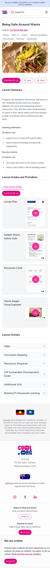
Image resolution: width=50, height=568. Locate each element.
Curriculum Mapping (15, 355)
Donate (26, 532)
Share (42, 80)
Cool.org (6, 420)
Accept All (10, 561)
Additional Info (13, 384)
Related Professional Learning (22, 393)
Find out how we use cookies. (26, 554)
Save (29, 80)
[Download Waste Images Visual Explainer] (35, 312)
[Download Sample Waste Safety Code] (35, 246)
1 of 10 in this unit (19, 30)
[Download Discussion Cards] (35, 279)
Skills (7, 346)
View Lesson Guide (13, 187)
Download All (9, 80)
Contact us (25, 516)
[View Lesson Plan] (35, 213)
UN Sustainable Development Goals (21, 374)
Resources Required (15, 363)
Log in (29, 3)
